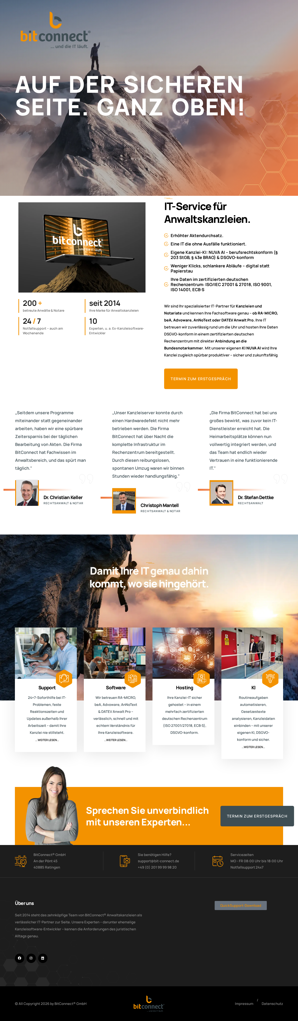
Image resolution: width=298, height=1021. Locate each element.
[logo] (149, 1003)
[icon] (19, 958)
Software (115, 687)
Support (47, 687)
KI (253, 687)
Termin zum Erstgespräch (201, 378)
